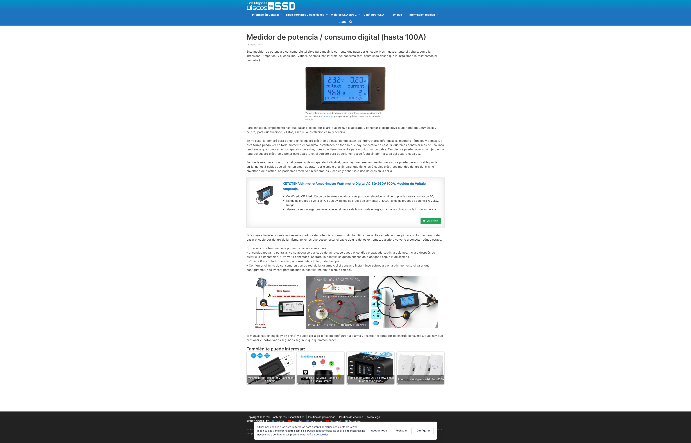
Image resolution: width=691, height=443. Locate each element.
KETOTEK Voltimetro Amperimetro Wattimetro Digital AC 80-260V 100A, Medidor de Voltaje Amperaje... (354, 186)
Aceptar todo (379, 430)
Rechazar (401, 430)
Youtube (296, 421)
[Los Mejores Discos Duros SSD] (271, 6)
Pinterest (335, 421)
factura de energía (324, 116)
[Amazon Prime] (436, 214)
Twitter (279, 421)
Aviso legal (374, 417)
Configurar (423, 430)
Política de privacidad (321, 417)
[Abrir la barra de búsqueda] (350, 22)
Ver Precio (432, 220)
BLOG (342, 22)
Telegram (354, 421)
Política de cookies (351, 417)
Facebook (315, 421)
